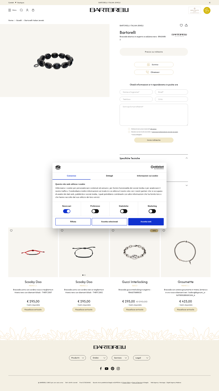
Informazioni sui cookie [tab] (147, 176)
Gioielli (19, 20)
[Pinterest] (112, 368)
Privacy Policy (126, 383)
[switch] (95, 211)
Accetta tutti (146, 222)
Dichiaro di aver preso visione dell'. (144, 129)
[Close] (209, 2)
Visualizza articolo (33, 309)
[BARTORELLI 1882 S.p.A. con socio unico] (109, 10)
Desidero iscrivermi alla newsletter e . (154, 132)
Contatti (11, 3)
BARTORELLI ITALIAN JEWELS (110, 3)
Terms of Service (137, 383)
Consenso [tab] (71, 176)
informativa (153, 129)
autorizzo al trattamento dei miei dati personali (165, 132)
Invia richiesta (153, 140)
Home (10, 20)
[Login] (27, 10)
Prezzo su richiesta (154, 51)
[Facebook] (100, 368)
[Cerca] (21, 10)
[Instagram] (118, 368)
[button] (82, 275)
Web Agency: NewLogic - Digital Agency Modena (166, 383)
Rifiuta (73, 222)
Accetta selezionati (109, 222)
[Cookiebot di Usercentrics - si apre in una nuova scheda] (153, 167)
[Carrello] (33, 10)
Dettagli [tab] (109, 176)
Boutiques (20, 3)
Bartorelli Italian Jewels (34, 20)
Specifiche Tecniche (130, 158)
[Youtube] (106, 368)
